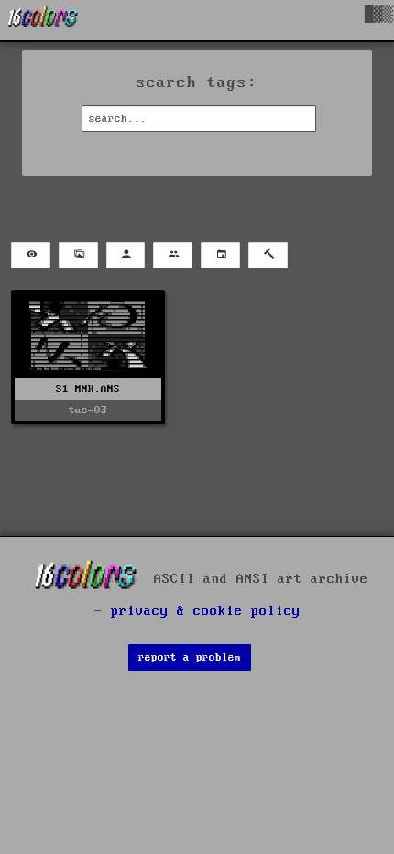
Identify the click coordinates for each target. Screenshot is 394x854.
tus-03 (88, 410)
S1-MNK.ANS (88, 389)
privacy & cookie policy (206, 611)
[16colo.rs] (43, 20)
